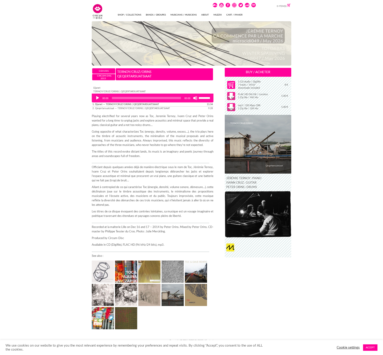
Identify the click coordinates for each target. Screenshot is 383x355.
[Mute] (195, 98)
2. (131, 108)
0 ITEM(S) (282, 6)
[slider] (205, 98)
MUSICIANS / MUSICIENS (183, 15)
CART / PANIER (234, 15)
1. (125, 104)
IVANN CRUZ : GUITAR (241, 182)
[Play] (97, 98)
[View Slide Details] (191, 43)
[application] (152, 98)
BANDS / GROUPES (156, 15)
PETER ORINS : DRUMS (241, 187)
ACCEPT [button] (370, 347)
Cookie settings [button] (348, 347)
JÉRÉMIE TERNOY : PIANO (243, 178)
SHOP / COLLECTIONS (129, 15)
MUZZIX (217, 15)
